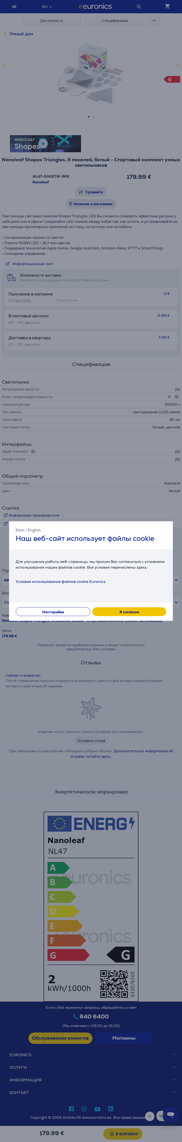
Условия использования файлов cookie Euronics (60, 581)
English (34, 530)
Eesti (20, 530)
